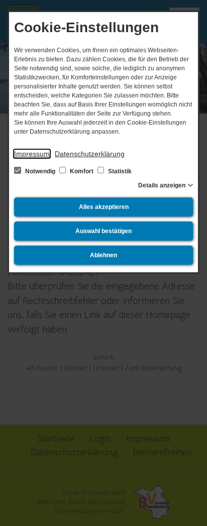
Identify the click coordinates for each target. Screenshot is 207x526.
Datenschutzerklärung (90, 154)
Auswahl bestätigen (103, 231)
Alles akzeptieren (104, 207)
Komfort (81, 171)
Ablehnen (103, 255)
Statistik (119, 171)
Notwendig (40, 171)
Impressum (32, 154)
